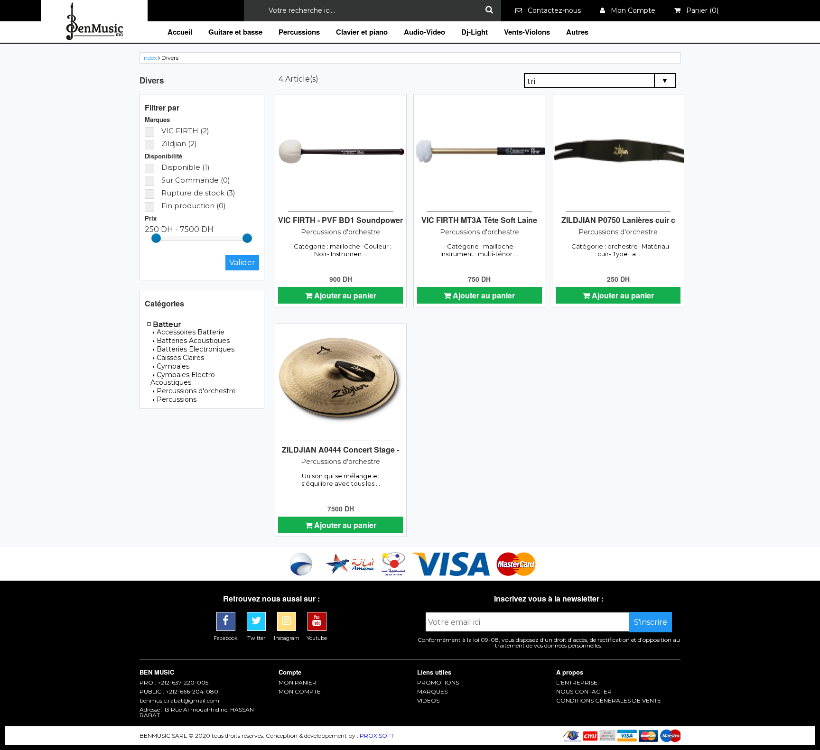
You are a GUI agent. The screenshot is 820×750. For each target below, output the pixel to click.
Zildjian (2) (179, 143)
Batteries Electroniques (195, 349)
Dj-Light (474, 32)
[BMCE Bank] (302, 573)
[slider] (156, 238)
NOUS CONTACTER (584, 691)
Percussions (299, 32)
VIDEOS (428, 701)
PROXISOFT (377, 735)
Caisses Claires (180, 357)
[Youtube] (317, 615)
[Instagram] (287, 615)
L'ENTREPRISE (576, 682)
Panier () (699, 10)
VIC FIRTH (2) (185, 130)
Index (149, 57)
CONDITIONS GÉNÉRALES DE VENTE (608, 701)
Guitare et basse (235, 32)
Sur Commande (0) (195, 180)
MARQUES (432, 691)
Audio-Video (424, 32)
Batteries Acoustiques (193, 340)
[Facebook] (227, 615)
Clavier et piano (362, 32)
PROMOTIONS (438, 682)
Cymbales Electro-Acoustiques (183, 378)
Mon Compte (630, 10)
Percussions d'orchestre (196, 391)
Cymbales (173, 366)
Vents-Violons (527, 32)
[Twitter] (257, 615)
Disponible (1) (185, 167)
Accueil (180, 32)
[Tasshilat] (394, 573)
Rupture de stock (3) (198, 192)
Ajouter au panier (344, 295)
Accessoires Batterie (190, 332)
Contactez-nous (551, 10)
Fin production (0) (193, 205)
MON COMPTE (300, 691)
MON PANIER (298, 682)
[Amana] (350, 573)
